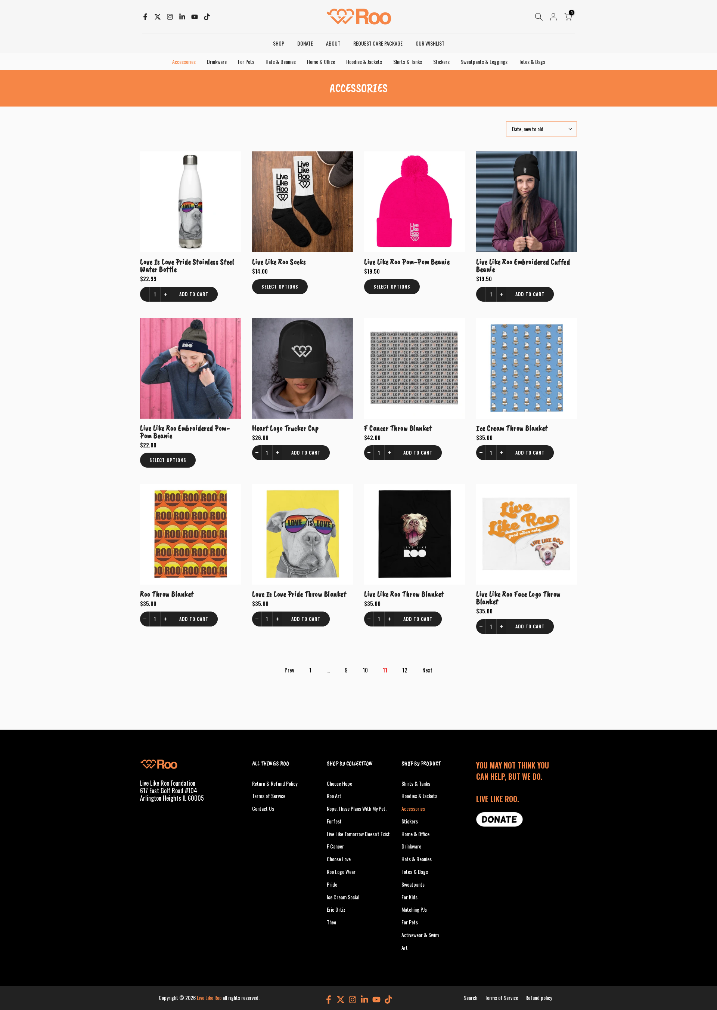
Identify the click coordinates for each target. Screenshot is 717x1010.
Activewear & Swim (420, 935)
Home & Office (321, 61)
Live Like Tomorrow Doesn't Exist (358, 834)
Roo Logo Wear (341, 871)
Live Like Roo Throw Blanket (404, 594)
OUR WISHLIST (430, 43)
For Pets (246, 61)
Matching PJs (414, 909)
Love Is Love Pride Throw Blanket (299, 594)
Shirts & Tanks (407, 61)
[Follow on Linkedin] (182, 16)
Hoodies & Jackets (364, 61)
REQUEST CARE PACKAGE (378, 43)
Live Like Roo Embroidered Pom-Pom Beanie (185, 431)
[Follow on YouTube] (194, 16)
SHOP (278, 43)
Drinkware (217, 61)
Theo (331, 922)
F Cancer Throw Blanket (398, 428)
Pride (332, 884)
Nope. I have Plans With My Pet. (357, 808)
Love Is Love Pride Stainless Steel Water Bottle (187, 265)
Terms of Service (268, 796)
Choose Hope (339, 783)
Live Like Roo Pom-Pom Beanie (407, 262)
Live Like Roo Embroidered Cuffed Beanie (523, 265)
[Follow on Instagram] (170, 16)
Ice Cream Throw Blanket (512, 428)
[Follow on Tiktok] (207, 16)
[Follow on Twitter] (157, 16)
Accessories (184, 61)
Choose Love (339, 859)
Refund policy (538, 997)
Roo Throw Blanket (167, 594)
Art (404, 947)
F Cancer (335, 846)
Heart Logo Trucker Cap (285, 428)
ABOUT (333, 43)
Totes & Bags (532, 61)
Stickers (441, 61)
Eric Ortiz (336, 909)
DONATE (305, 43)
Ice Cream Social (343, 897)
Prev (289, 670)
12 (404, 670)
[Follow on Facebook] (145, 16)
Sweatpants (413, 884)
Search (470, 997)
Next (427, 670)
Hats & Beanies (281, 61)
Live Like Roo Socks (279, 262)
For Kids (409, 897)
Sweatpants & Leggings (484, 61)
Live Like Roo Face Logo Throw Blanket (518, 597)
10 (365, 670)
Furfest (334, 821)
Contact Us (263, 808)
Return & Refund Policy (274, 783)
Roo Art (334, 796)
